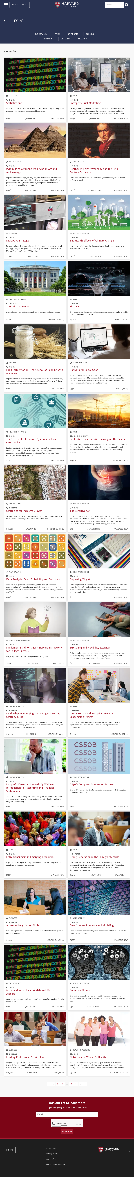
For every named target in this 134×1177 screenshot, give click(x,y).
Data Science (15, 96)
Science (12, 363)
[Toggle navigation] (6, 4)
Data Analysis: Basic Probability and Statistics (33, 579)
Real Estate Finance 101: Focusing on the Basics (97, 439)
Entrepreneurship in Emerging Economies (30, 856)
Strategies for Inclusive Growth (24, 510)
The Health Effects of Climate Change (92, 240)
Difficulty (65, 39)
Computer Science (81, 572)
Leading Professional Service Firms (26, 1057)
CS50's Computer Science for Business (92, 784)
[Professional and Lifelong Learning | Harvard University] (67, 4)
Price (57, 34)
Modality (82, 39)
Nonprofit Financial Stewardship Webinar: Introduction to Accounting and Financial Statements (30, 788)
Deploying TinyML (80, 579)
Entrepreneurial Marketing (85, 103)
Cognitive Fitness (80, 990)
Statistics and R (15, 103)
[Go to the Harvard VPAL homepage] (114, 1150)
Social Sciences (80, 363)
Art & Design (15, 162)
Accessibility (51, 1148)
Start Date (73, 34)
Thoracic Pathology (17, 306)
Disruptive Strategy (17, 240)
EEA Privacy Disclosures (56, 1165)
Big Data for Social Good (84, 369)
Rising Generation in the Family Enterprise (94, 856)
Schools (90, 34)
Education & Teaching (19, 640)
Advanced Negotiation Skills (22, 925)
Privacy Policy (51, 1154)
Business (76, 96)
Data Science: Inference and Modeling (92, 925)
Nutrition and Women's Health (88, 1057)
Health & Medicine (81, 233)
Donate (9, 1150)
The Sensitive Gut (80, 510)
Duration (48, 39)
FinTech (74, 306)
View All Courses (19, 5)
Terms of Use (51, 1159)
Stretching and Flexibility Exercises (90, 647)
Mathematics (15, 572)
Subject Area (41, 34)
